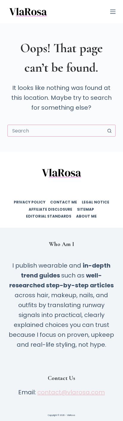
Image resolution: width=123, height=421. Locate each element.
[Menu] (113, 11)
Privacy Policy (29, 202)
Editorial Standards (48, 216)
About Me (86, 216)
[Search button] (109, 131)
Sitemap (85, 209)
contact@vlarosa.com (71, 392)
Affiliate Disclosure (50, 209)
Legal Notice (95, 202)
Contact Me (63, 202)
